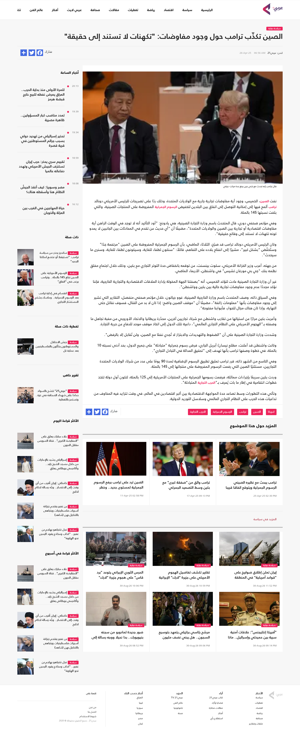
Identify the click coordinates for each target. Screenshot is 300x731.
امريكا (271, 411)
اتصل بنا (92, 712)
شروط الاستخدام (88, 716)
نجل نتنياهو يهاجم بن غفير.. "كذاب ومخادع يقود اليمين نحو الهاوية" (59, 534)
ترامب (273, 207)
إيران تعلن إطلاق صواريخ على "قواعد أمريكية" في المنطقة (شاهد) (255, 575)
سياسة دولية (274, 29)
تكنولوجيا (178, 708)
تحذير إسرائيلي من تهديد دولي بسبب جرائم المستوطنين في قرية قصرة (42, 141)
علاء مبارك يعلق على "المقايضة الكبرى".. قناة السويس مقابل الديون (58, 441)
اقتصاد (168, 10)
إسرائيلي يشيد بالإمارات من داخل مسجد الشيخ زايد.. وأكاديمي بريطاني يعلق (58, 464)
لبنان (140, 723)
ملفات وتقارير (256, 723)
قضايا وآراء (217, 703)
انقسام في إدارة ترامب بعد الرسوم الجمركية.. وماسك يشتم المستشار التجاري (57, 297)
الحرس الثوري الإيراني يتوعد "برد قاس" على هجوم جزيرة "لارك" (120, 575)
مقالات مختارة (216, 708)
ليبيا (141, 703)
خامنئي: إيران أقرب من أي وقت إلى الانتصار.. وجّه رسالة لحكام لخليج (57, 487)
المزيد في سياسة (265, 519)
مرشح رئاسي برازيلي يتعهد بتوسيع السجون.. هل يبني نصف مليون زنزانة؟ (184, 635)
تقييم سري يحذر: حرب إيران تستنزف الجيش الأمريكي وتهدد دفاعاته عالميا (41, 166)
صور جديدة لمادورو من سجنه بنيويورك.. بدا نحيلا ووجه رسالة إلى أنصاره (117, 635)
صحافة (95, 10)
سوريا (140, 708)
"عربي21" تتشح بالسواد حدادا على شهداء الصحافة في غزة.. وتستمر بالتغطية (57, 395)
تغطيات (133, 10)
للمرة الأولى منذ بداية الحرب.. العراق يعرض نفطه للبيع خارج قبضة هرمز (42, 94)
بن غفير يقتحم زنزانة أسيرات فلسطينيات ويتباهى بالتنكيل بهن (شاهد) (61, 510)
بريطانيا (139, 713)
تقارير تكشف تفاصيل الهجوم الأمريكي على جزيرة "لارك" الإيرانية (184, 575)
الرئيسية (207, 10)
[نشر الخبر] (23, 52)
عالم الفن (36, 10)
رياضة (151, 10)
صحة (180, 713)
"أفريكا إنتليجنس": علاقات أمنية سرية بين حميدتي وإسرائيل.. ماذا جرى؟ (252, 635)
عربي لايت (74, 10)
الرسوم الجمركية (166, 207)
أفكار (55, 10)
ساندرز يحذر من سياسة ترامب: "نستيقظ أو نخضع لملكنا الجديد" (59, 257)
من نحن (92, 707)
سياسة (187, 10)
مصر (140, 718)
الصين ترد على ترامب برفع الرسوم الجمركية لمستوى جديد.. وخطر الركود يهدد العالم (118, 485)
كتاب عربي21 (216, 697)
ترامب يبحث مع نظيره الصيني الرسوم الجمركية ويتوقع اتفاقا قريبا (251, 485)
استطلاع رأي (216, 718)
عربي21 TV (177, 697)
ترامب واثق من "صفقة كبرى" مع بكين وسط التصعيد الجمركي (186, 485)
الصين (264, 201)
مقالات (114, 10)
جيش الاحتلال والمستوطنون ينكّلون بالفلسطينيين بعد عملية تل (57, 346)
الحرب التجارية (206, 383)
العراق (140, 697)
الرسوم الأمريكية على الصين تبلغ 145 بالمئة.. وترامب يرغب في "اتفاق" (60, 277)
